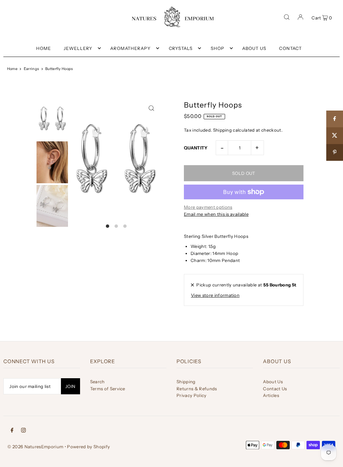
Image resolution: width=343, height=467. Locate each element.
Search (97, 381)
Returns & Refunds (197, 388)
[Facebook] (12, 429)
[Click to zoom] (151, 108)
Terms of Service (107, 388)
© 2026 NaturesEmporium (35, 446)
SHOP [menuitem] (217, 48)
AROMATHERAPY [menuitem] (130, 48)
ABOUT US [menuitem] (254, 48)
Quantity (196, 147)
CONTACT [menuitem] (290, 48)
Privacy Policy (192, 395)
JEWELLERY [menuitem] (78, 48)
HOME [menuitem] (43, 48)
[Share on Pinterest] (334, 152)
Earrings (31, 68)
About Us (273, 381)
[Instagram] (23, 429)
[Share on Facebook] (334, 119)
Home (12, 68)
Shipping (222, 130)
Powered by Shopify (88, 446)
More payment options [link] (208, 207)
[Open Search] (286, 17)
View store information (215, 295)
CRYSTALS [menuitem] (181, 48)
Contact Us (275, 388)
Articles (271, 395)
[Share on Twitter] (334, 135)
